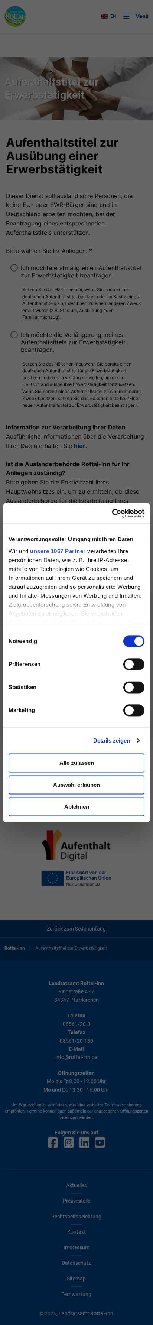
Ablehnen (76, 806)
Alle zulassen (76, 763)
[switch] (133, 664)
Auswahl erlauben (76, 785)
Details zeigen (111, 740)
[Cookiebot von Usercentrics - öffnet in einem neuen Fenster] (111, 513)
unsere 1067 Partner (58, 551)
